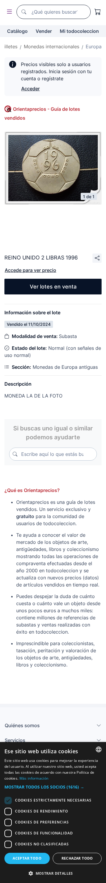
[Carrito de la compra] (97, 12)
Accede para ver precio (30, 270)
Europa (94, 46)
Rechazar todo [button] (77, 858)
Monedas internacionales (51, 46)
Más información (34, 778)
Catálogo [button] (17, 31)
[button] (53, 787)
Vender (44, 31)
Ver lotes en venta (53, 286)
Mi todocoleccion (79, 31)
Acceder (30, 89)
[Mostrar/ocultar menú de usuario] (8, 12)
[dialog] (53, 812)
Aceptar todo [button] (27, 858)
